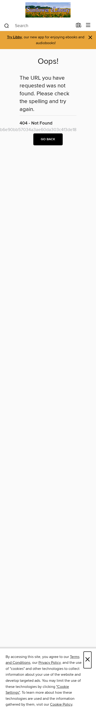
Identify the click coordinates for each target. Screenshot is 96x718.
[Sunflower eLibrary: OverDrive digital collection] (48, 10)
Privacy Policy (49, 662)
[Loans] (78, 26)
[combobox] (38, 25)
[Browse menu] (88, 25)
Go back (48, 139)
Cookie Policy (61, 704)
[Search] (6, 25)
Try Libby (14, 37)
